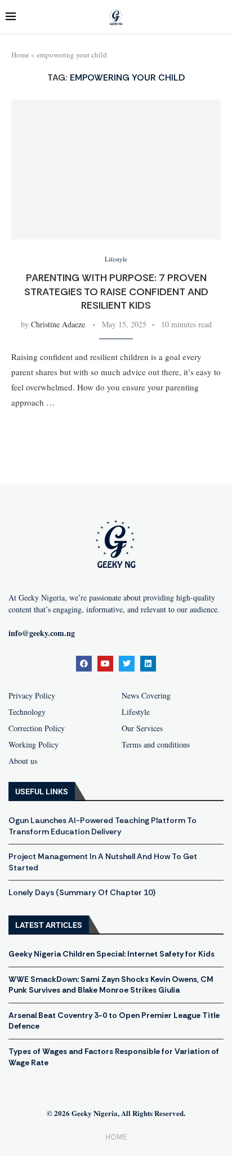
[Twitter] (127, 664)
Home (20, 55)
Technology (27, 712)
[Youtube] (105, 664)
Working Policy (33, 745)
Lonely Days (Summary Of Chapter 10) (81, 892)
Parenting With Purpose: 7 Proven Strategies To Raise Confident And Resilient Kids (116, 291)
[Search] (220, 17)
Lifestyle (136, 712)
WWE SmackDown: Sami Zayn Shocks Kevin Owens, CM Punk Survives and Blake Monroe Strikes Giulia (110, 984)
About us (22, 761)
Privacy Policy (31, 696)
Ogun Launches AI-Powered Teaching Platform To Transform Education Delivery (102, 826)
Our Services (142, 728)
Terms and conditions (156, 745)
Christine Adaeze (58, 324)
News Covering (146, 696)
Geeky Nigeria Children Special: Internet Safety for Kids (111, 954)
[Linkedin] (148, 664)
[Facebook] (84, 664)
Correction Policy (36, 728)
